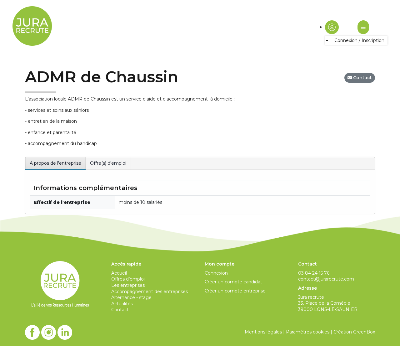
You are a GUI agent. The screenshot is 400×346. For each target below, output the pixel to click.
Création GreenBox (354, 332)
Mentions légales (263, 332)
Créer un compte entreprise (235, 291)
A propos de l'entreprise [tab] (55, 163)
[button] (332, 27)
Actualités (122, 304)
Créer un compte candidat (233, 282)
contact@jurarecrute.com (326, 279)
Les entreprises (128, 285)
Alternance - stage (131, 297)
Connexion (216, 273)
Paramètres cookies (307, 332)
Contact (120, 309)
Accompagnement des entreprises (149, 291)
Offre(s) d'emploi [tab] (108, 163)
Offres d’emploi (128, 279)
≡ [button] (363, 27)
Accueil (119, 273)
